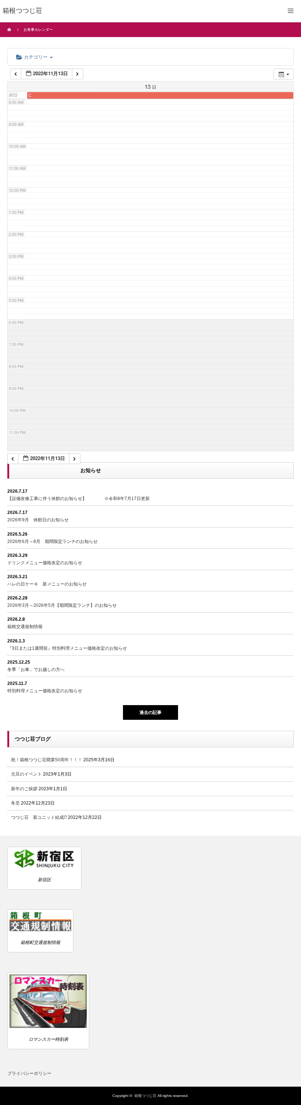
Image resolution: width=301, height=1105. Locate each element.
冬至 (15, 803)
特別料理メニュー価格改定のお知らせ (44, 690)
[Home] (10, 30)
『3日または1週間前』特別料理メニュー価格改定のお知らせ (67, 648)
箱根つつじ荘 (145, 1096)
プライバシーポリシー (29, 1073)
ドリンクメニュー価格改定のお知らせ (44, 562)
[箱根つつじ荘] (22, 11)
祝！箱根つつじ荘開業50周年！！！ (46, 759)
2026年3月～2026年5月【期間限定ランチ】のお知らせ (62, 605)
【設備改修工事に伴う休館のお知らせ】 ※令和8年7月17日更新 (78, 498)
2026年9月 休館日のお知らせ (38, 519)
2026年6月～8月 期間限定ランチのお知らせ (52, 541)
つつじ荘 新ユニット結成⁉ (39, 817)
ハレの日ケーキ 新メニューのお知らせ (47, 584)
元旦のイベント (26, 774)
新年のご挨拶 (24, 788)
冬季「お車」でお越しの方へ (36, 669)
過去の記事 (150, 712)
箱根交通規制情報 (25, 626)
